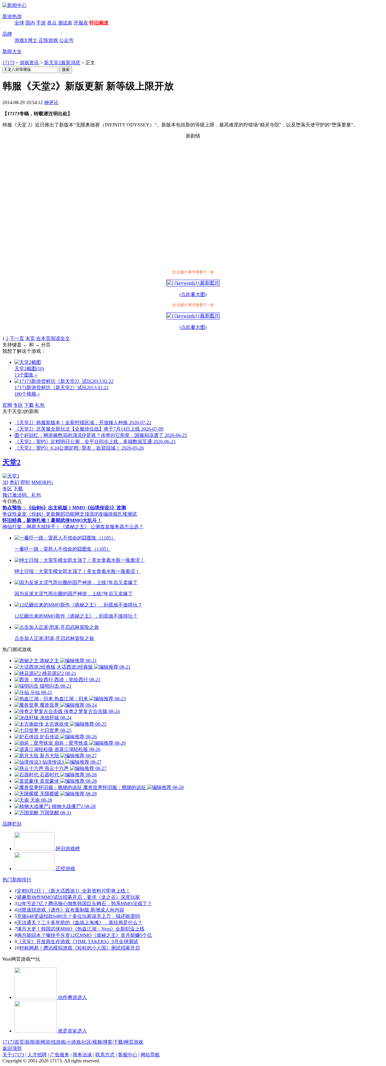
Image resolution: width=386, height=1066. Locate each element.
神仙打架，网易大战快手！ (31, 526)
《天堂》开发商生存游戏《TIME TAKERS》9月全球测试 (77, 941)
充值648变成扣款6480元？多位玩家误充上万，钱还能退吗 (78, 916)
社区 (86, 1042)
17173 (8, 62)
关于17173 (13, 1054)
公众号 (66, 40)
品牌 (7, 34)
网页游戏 (133, 1042)
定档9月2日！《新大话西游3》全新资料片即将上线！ (73, 890)
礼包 (40, 405)
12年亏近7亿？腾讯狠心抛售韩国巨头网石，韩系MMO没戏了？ (84, 903)
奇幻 (14, 482)
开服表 (81, 22)
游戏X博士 (25, 40)
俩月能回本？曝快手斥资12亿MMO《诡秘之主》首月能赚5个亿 (84, 935)
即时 (25, 482)
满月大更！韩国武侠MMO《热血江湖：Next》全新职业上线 (80, 928)
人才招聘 (37, 1054)
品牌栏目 (12, 823)
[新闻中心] (14, 5)
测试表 (65, 22)
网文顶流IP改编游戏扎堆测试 (106, 514)
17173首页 (13, 1042)
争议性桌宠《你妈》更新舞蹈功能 (38, 514)
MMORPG (42, 482)
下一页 (17, 338)
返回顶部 (12, 1048)
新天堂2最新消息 (62, 62)
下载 (29, 405)
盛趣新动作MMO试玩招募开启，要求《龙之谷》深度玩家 (78, 897)
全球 (19, 22)
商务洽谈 (82, 1054)
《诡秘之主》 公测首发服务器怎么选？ (102, 526)
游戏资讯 (29, 62)
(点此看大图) (193, 294)
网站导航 (150, 1054)
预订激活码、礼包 (21, 495)
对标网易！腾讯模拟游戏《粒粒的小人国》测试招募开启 (79, 947)
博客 (107, 1042)
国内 (30, 22)
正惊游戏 (48, 40)
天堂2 (11, 462)
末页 (30, 338)
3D (5, 482)
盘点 (52, 22)
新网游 (43, 1042)
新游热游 (12, 16)
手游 (41, 22)
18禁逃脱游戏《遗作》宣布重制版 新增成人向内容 (70, 909)
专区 (18, 405)
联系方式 (105, 1054)
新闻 (30, 1042)
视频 (97, 1042)
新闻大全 (12, 51)
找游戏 (58, 1042)
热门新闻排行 (16, 879)
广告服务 (59, 1054)
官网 (7, 405)
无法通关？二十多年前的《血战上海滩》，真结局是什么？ (79, 922)
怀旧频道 (99, 22)
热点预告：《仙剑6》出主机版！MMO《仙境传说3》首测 (64, 507)
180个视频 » (27, 393)
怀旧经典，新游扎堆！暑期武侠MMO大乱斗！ (52, 520)
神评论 (51, 102)
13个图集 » (25, 374)
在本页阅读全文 (53, 338)
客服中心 (127, 1054)
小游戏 (73, 1042)
